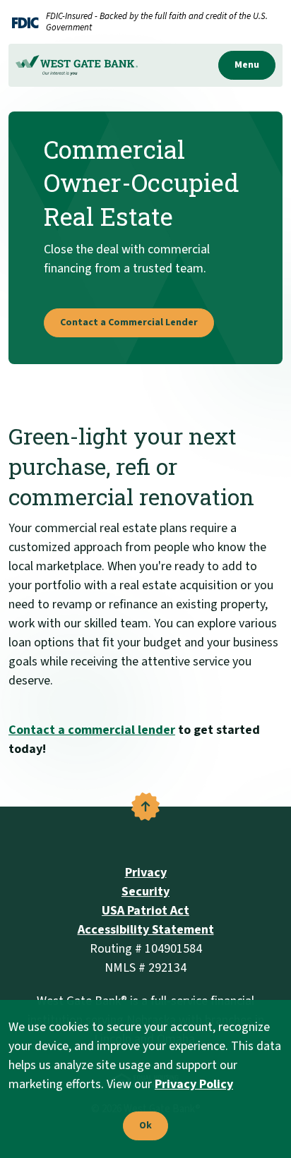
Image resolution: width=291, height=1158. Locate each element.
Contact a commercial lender (91, 730)
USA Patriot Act (145, 910)
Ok (142, 1126)
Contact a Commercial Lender (129, 322)
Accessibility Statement (146, 930)
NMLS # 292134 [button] (145, 968)
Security (145, 891)
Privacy (146, 872)
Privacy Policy (194, 1084)
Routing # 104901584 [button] (146, 949)
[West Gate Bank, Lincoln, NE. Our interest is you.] (77, 65)
